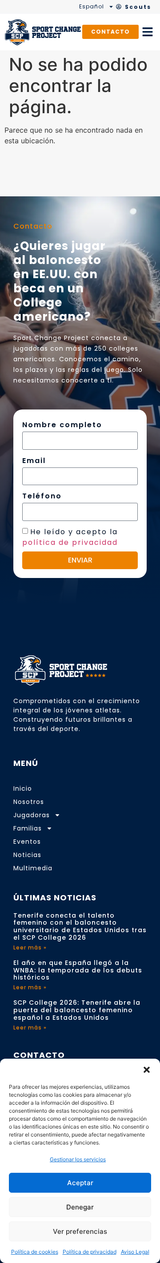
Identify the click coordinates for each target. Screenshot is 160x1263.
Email (34, 460)
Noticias (27, 854)
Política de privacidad (89, 1251)
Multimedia (32, 868)
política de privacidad (70, 542)
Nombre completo (62, 425)
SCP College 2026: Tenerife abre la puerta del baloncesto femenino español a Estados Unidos (76, 1010)
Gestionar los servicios (78, 1159)
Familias (27, 828)
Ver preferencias (80, 1231)
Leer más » (30, 947)
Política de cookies (34, 1251)
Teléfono (42, 496)
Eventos (27, 841)
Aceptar (80, 1183)
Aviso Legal (135, 1251)
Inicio (22, 788)
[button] (146, 1069)
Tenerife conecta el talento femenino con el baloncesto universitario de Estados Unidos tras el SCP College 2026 (80, 926)
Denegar (80, 1207)
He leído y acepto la (70, 536)
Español (91, 6)
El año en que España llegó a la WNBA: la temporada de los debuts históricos (77, 970)
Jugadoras (31, 815)
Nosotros (28, 801)
